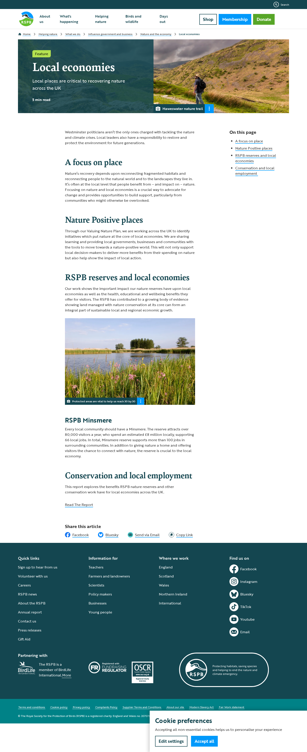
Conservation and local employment (254, 170)
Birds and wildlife (133, 18)
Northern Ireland (173, 594)
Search (285, 4)
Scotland (166, 576)
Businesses (98, 603)
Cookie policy (58, 707)
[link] (181, 534)
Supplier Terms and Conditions (142, 707)
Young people (100, 612)
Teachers (96, 567)
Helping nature (102, 18)
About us (45, 18)
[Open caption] (209, 108)
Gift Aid (24, 639)
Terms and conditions (31, 707)
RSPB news (27, 594)
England (166, 567)
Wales (164, 585)
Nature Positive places (253, 148)
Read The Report (79, 504)
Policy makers (100, 594)
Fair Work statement (231, 707)
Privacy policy (81, 707)
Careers (24, 585)
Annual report (30, 612)
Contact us (27, 621)
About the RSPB (31, 603)
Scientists (96, 585)
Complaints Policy (106, 707)
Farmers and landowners (109, 576)
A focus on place (249, 141)
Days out (164, 18)
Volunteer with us (33, 576)
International (170, 603)
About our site (175, 707)
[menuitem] (47, 19)
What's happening (69, 18)
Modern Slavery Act (201, 707)
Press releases (29, 630)
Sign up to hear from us (37, 567)
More (66, 675)
